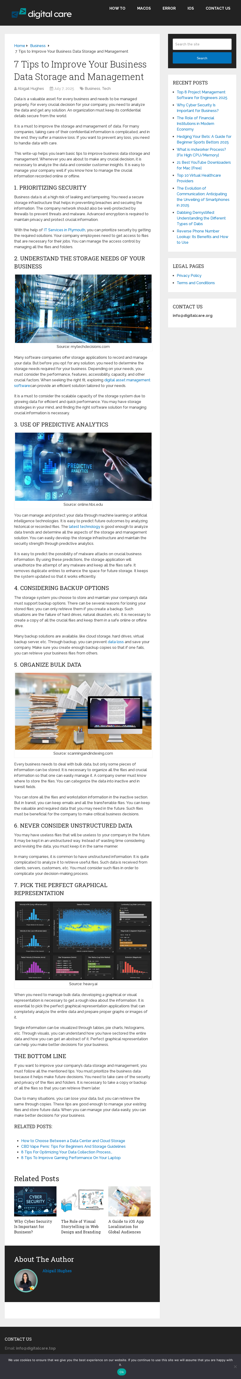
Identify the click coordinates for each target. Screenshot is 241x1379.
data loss (116, 642)
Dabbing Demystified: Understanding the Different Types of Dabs (201, 218)
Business (92, 88)
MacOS (144, 8)
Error (169, 8)
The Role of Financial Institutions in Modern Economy (195, 124)
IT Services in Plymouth (64, 230)
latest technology (84, 526)
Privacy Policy (189, 275)
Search (202, 58)
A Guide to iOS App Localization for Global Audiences (126, 1226)
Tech (106, 88)
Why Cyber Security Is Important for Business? (33, 1226)
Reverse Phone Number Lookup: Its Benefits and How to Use (202, 237)
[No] (235, 1366)
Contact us (218, 8)
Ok (122, 1372)
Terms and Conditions (196, 283)
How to (117, 8)
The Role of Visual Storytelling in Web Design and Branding (81, 1226)
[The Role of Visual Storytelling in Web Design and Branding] (82, 1201)
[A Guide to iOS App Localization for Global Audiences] (129, 1201)
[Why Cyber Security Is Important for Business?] (35, 1201)
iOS (191, 8)
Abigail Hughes (31, 88)
